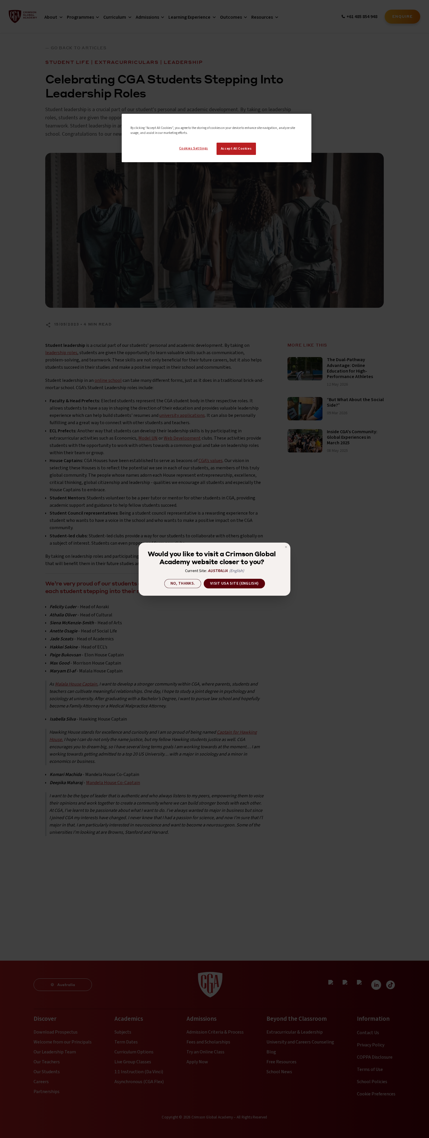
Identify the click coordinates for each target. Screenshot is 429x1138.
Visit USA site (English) (234, 583)
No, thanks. (182, 583)
